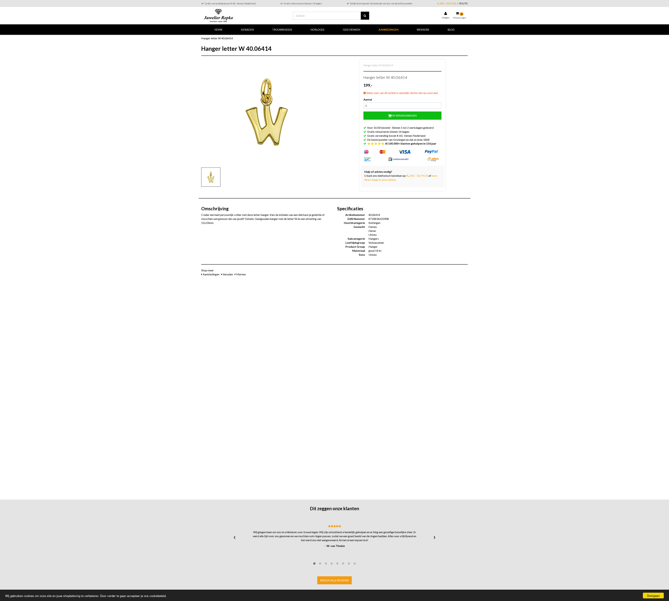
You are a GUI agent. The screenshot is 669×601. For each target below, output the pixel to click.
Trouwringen (282, 29)
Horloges (317, 29)
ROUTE (463, 3)
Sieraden (247, 29)
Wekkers (423, 29)
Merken (241, 274)
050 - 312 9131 (447, 3)
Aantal (367, 99)
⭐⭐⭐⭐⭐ (401, 143)
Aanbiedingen (388, 29)
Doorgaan (653, 595)
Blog (451, 29)
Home (218, 29)
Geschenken (351, 29)
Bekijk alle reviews (334, 580)
